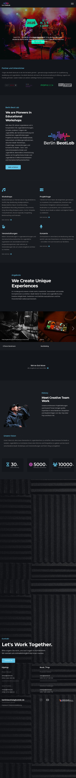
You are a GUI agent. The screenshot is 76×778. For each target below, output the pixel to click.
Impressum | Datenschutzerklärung (12, 705)
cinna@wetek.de (45, 675)
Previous (3, 328)
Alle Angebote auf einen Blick (37, 368)
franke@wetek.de (7, 689)
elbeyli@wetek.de (7, 675)
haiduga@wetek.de (46, 689)
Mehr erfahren (6, 220)
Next (73, 328)
